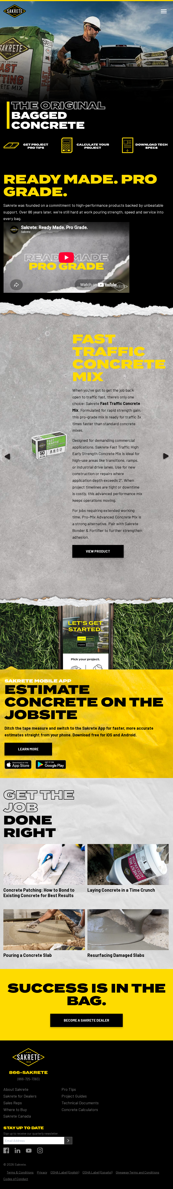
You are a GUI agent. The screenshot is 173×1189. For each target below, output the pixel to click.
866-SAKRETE (28, 1072)
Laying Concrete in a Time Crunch (121, 890)
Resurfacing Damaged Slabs (115, 955)
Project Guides (74, 1095)
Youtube (29, 1150)
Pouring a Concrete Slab (27, 955)
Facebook (6, 1150)
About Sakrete (15, 1089)
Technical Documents (80, 1102)
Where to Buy (15, 1109)
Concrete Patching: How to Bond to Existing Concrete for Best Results (39, 892)
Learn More (28, 749)
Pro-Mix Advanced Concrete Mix (110, 516)
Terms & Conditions (20, 1172)
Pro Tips (68, 1089)
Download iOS (18, 764)
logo (28, 1057)
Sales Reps (12, 1102)
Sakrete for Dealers (19, 1095)
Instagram (40, 1150)
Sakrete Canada (17, 1115)
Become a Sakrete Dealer (86, 1020)
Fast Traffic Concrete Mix (119, 358)
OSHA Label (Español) (97, 1172)
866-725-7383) (28, 1079)
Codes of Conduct (15, 1179)
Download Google (51, 764)
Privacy (42, 1172)
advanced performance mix (118, 493)
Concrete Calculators (79, 1109)
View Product (98, 551)
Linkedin (17, 1150)
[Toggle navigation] (164, 11)
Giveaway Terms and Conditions (137, 1172)
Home (14, 11)
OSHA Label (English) (64, 1172)
